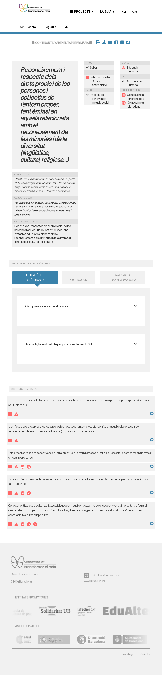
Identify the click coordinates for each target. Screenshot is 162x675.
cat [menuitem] (124, 12)
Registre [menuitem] (50, 27)
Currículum (79, 280)
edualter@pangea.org (105, 575)
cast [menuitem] (134, 12)
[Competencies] (32, 8)
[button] (94, 12)
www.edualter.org (94, 581)
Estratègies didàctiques (35, 277)
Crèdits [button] (145, 654)
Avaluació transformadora (122, 277)
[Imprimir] (97, 43)
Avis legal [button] (128, 654)
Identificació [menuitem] (27, 27)
